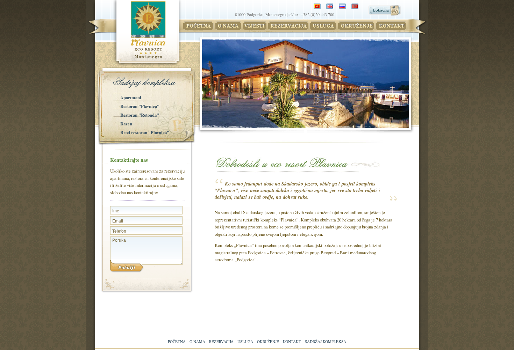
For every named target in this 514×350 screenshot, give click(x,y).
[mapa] (384, 13)
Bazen (126, 124)
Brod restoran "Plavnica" (144, 132)
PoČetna (177, 341)
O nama (197, 341)
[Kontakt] (390, 26)
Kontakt (292, 341)
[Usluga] (322, 26)
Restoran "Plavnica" (139, 106)
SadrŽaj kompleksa (325, 341)
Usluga (245, 341)
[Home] (198, 26)
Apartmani (130, 97)
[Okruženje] (355, 26)
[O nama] (228, 26)
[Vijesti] (254, 26)
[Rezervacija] (287, 26)
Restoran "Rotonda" (139, 115)
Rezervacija (221, 341)
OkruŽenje (268, 341)
